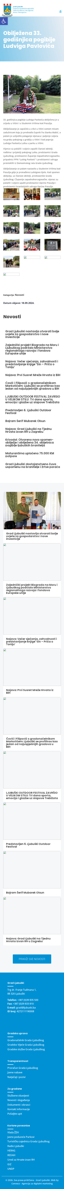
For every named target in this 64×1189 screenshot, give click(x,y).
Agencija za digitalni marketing (37, 1183)
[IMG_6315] (11, 278)
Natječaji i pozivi (16, 1077)
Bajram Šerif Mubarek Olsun (25, 892)
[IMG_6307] (53, 261)
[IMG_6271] (11, 228)
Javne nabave (14, 1072)
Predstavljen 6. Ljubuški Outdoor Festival (28, 845)
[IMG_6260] (11, 211)
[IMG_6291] (32, 245)
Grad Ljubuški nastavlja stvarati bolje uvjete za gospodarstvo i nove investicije (32, 536)
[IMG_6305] (32, 261)
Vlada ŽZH (13, 1132)
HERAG (11, 1150)
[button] (4, 21)
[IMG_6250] (32, 194)
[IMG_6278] (32, 228)
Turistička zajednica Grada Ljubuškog (28, 1141)
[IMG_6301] (11, 262)
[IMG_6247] (11, 194)
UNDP (10, 1168)
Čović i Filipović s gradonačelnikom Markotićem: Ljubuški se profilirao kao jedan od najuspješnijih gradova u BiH (32, 743)
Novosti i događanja (18, 1100)
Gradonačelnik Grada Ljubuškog (25, 1040)
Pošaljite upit (14, 1113)
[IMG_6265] (32, 211)
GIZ (9, 1164)
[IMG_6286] (11, 245)
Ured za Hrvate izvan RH (21, 1159)
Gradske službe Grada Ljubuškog (26, 1049)
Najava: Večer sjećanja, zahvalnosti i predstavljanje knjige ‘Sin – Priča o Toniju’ (31, 641)
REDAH (11, 1155)
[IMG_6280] (53, 228)
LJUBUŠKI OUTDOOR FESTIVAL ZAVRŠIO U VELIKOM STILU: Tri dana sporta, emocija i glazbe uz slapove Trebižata (32, 795)
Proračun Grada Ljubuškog (22, 1068)
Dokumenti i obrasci (18, 1104)
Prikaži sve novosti (32, 959)
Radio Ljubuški (15, 1146)
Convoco (15, 1183)
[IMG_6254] (53, 194)
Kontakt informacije (18, 1109)
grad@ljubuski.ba (26, 1007)
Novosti (19, 295)
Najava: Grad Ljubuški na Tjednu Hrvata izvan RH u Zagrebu (28, 940)
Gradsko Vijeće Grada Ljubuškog (25, 1044)
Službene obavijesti (18, 1095)
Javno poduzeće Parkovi (20, 1137)
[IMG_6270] (53, 211)
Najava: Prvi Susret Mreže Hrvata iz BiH (29, 691)
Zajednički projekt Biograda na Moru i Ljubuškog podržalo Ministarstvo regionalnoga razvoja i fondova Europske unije (31, 589)
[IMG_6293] (53, 245)
